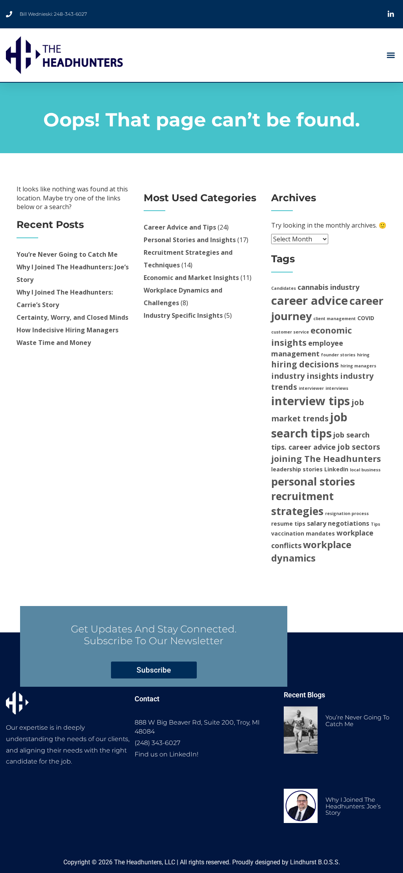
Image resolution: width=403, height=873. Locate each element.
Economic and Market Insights (191, 277)
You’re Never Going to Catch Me (67, 254)
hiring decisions (305, 364)
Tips (375, 524)
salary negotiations (338, 523)
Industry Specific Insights (183, 315)
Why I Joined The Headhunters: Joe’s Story (353, 806)
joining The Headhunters (326, 458)
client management (334, 318)
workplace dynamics (311, 551)
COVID (365, 318)
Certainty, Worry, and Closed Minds (72, 317)
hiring (363, 355)
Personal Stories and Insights (190, 239)
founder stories (338, 355)
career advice (309, 300)
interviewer (311, 388)
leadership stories (297, 469)
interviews (336, 388)
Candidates (283, 288)
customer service (290, 332)
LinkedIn (336, 469)
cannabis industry (328, 287)
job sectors (358, 446)
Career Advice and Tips (180, 227)
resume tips (288, 523)
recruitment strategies (302, 503)
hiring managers (358, 366)
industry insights (304, 376)
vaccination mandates (303, 533)
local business (365, 470)
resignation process (347, 513)
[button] (390, 55)
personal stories (313, 481)
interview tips (310, 400)
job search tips (309, 425)
